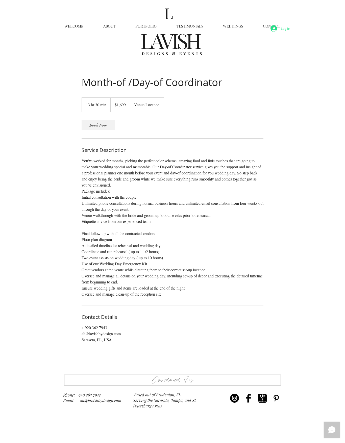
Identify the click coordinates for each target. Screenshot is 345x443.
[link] (98, 125)
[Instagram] (234, 398)
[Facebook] (248, 398)
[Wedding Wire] (262, 398)
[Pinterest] (276, 398)
